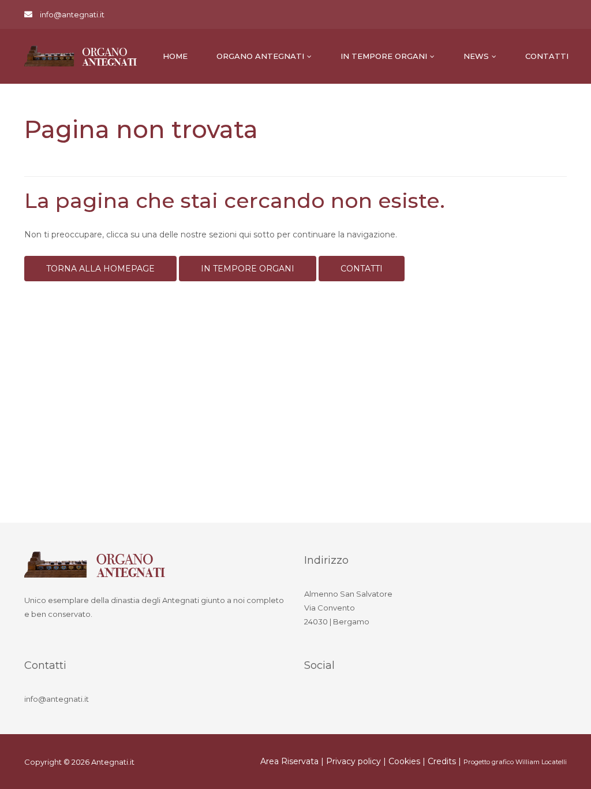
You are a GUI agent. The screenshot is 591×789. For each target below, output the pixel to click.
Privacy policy (353, 761)
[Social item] (316, 700)
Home (175, 56)
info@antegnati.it (72, 14)
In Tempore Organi (384, 56)
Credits (442, 761)
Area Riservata (289, 761)
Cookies (404, 761)
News (476, 56)
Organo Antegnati (260, 56)
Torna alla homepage (100, 268)
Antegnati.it (112, 761)
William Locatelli (541, 762)
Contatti (546, 56)
